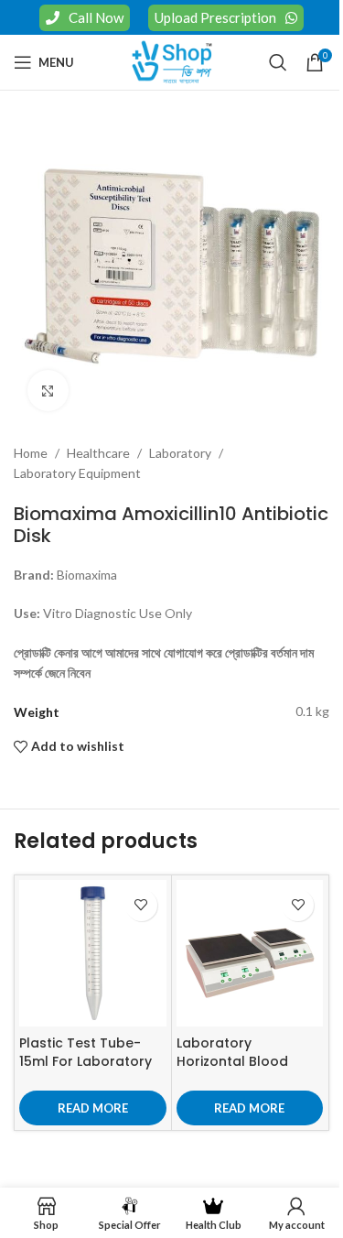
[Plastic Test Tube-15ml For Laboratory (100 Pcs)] (92, 953)
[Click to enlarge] (48, 390)
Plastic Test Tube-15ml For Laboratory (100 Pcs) (85, 1061)
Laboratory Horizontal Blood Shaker (232, 1061)
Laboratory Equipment (77, 473)
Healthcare (98, 453)
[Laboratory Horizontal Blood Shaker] (250, 953)
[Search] (278, 62)
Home (31, 453)
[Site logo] (172, 61)
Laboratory (180, 453)
